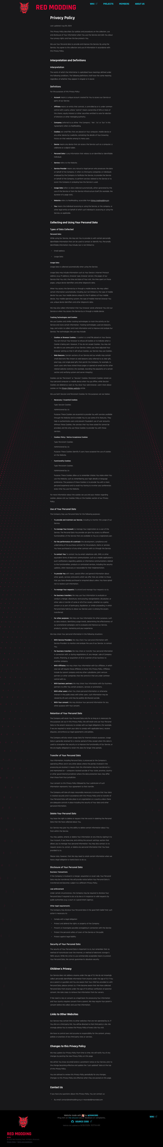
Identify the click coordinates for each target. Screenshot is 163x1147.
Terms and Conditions (24, 1142)
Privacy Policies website (71, 388)
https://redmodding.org (100, 200)
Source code (82, 1121)
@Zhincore (93, 1115)
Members (124, 3)
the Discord (73, 1117)
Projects (108, 3)
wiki (92, 3)
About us (140, 3)
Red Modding (56, 7)
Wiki (152, 1116)
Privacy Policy (11, 1142)
